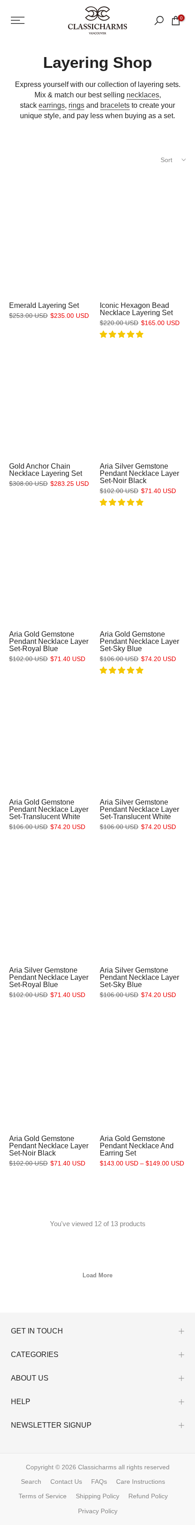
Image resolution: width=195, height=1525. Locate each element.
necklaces (143, 95)
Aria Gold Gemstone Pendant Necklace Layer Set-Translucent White (48, 809)
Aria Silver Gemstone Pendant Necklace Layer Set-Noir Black (139, 473)
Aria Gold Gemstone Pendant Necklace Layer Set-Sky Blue (139, 641)
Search (31, 1481)
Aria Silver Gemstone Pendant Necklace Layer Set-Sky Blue (139, 977)
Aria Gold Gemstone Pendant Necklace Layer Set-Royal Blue (48, 641)
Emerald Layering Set (44, 305)
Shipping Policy (97, 1496)
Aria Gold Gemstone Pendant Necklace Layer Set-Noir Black (48, 1146)
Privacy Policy (97, 1511)
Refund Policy (148, 1496)
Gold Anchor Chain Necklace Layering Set (45, 469)
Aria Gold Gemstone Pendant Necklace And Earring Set (137, 1146)
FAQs (99, 1481)
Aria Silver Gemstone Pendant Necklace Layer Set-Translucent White (139, 809)
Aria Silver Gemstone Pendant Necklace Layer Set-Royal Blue (48, 977)
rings (76, 105)
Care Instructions (140, 1481)
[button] (122, 334)
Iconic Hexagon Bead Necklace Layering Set (136, 309)
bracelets (115, 105)
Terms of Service (43, 1496)
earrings (52, 105)
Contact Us (66, 1481)
